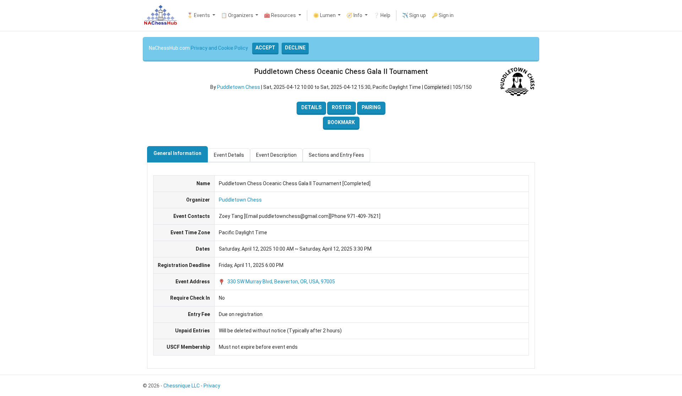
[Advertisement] (24, 138)
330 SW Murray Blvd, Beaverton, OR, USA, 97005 (280, 281)
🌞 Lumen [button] (325, 15)
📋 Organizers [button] (237, 15)
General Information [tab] (177, 153)
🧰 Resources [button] (280, 15)
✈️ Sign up (414, 15)
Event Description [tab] (276, 155)
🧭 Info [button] (354, 15)
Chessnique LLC (181, 386)
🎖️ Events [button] (199, 15)
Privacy (212, 386)
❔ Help (381, 15)
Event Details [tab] (229, 155)
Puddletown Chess (238, 87)
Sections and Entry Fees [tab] (336, 155)
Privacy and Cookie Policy (219, 48)
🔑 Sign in (443, 15)
